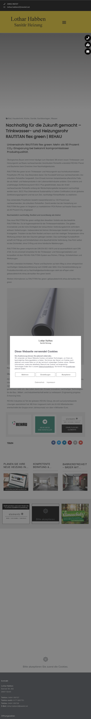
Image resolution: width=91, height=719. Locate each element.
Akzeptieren (66, 374)
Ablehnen (25, 374)
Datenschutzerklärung (46, 366)
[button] (88, 38)
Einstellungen (45, 374)
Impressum (51, 382)
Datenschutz (39, 382)
